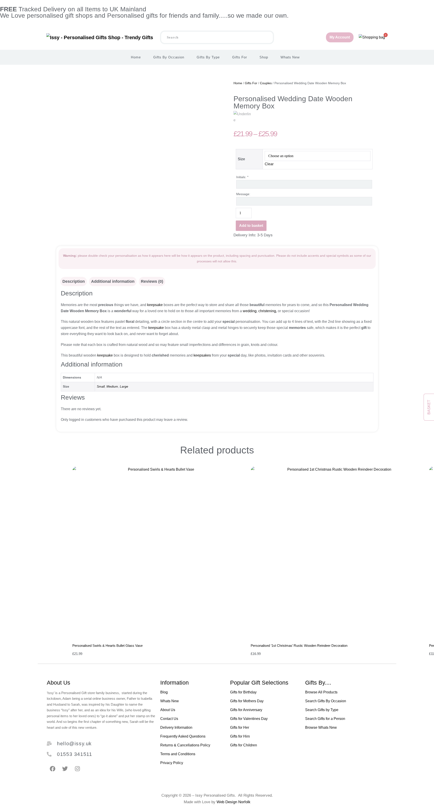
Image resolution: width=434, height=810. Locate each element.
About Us (167, 710)
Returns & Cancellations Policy (185, 745)
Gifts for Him (240, 736)
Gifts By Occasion (168, 57)
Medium (112, 386)
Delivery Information (176, 727)
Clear (269, 164)
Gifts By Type (208, 57)
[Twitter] (65, 768)
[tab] (73, 281)
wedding (250, 311)
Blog (164, 692)
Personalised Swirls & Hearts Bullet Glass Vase (107, 645)
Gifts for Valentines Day (249, 719)
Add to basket (251, 226)
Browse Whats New (321, 727)
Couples (266, 83)
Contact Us (169, 719)
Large (124, 386)
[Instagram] (77, 768)
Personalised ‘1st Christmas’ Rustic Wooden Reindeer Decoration (299, 645)
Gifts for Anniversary (246, 710)
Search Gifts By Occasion (325, 701)
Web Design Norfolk (233, 802)
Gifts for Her (239, 727)
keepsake (155, 305)
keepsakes (202, 355)
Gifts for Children (243, 745)
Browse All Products (321, 692)
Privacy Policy (171, 763)
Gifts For (239, 57)
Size (241, 159)
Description (73, 281)
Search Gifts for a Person (325, 719)
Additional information (112, 281)
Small (101, 386)
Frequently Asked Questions (182, 736)
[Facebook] (52, 768)
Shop (263, 57)
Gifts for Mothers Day (247, 701)
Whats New (290, 57)
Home (136, 57)
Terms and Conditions (177, 754)
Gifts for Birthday (243, 692)
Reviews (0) (152, 281)
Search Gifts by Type (321, 710)
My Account (340, 37)
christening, (267, 311)
